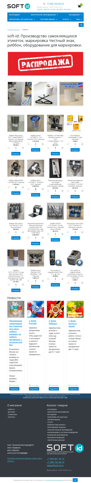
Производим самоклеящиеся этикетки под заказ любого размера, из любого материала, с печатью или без (15, 333)
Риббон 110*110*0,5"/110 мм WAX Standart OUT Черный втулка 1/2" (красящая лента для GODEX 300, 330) (16, 275)
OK (75, 480)
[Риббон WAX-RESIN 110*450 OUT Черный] (15, 168)
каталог (40, 9)
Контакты (11, 417)
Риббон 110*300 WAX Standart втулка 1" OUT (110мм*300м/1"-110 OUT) (55, 139)
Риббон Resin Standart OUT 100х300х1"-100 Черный (36, 273)
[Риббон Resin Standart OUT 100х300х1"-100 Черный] (35, 258)
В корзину (15, 153)
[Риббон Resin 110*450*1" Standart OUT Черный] (35, 168)
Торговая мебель (53, 419)
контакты (67, 9)
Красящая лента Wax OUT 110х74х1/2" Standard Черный (75, 225)
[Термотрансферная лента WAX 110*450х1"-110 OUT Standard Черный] (75, 168)
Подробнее (14, 389)
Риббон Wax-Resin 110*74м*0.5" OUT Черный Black (16, 225)
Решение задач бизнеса (56, 425)
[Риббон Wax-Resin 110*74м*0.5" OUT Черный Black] (15, 211)
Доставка (11, 412)
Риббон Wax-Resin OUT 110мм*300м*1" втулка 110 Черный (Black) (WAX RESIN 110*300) (16, 139)
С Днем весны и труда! (72, 324)
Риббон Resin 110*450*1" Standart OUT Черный (35, 182)
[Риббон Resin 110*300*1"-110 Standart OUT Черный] (35, 123)
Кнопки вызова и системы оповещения (62, 432)
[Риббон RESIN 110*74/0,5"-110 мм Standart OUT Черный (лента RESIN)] (55, 211)
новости (47, 9)
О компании (12, 414)
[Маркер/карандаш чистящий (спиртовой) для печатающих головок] (55, 168)
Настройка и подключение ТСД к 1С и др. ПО (55, 272)
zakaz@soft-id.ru (55, 465)
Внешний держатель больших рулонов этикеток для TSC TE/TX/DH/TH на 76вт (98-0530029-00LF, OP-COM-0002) (36, 228)
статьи (52, 9)
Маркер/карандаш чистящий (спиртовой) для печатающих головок (55, 183)
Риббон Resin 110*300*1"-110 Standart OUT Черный (35, 137)
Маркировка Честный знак (57, 417)
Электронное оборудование (58, 412)
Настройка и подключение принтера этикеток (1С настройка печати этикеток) (75, 274)
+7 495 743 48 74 (55, 462)
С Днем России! (33, 322)
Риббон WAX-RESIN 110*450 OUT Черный (16, 181)
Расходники (51, 414)
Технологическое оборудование (59, 430)
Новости (11, 409)
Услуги (50, 422)
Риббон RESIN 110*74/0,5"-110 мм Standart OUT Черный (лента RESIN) (55, 226)
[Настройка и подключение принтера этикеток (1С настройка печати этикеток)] (75, 258)
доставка (59, 9)
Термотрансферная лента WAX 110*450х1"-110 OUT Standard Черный (75, 183)
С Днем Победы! (53, 322)
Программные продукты (56, 427)
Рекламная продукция (55, 437)
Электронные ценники (56, 440)
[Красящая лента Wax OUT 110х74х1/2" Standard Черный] (75, 211)
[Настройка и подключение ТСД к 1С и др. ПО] (55, 258)
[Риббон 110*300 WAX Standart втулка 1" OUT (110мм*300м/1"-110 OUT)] (55, 123)
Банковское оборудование (57, 435)
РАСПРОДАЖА (52, 409)
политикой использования (54, 480)
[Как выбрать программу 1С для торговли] (75, 123)
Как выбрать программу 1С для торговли (75, 137)
